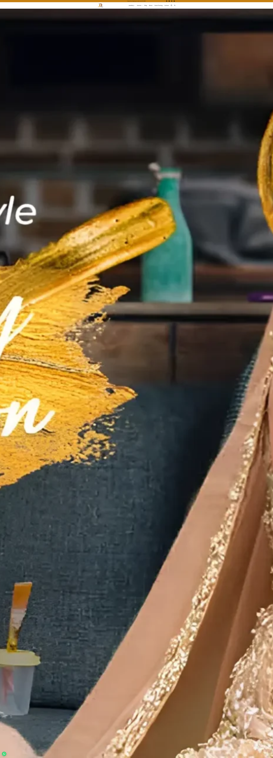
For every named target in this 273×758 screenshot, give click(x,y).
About (150, 5)
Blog (145, 5)
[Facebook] (167, 1)
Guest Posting (158, 5)
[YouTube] (174, 1)
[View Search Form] (174, 5)
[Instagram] (169, 1)
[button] (4, 754)
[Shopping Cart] (171, 5)
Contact (166, 5)
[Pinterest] (172, 1)
